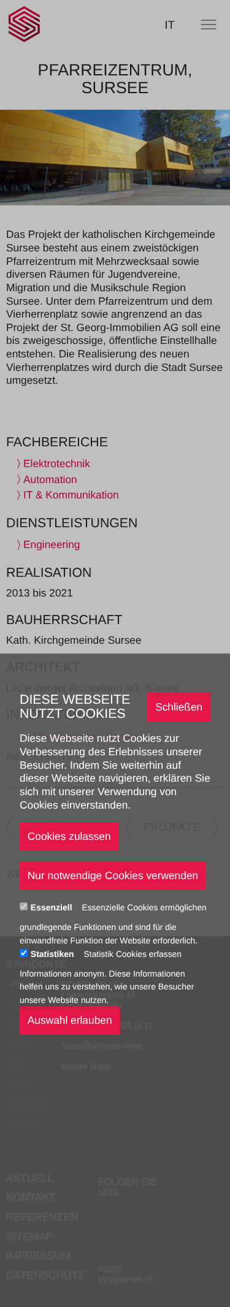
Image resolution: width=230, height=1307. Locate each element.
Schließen (178, 707)
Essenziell (53, 907)
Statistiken (54, 954)
